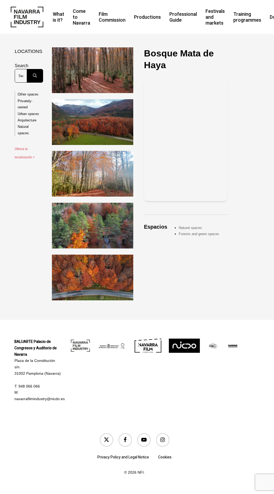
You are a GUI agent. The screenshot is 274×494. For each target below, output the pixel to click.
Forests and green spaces (199, 234)
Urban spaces (28, 114)
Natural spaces (23, 130)
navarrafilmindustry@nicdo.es (39, 399)
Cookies (165, 457)
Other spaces (28, 94)
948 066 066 (29, 386)
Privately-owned (25, 104)
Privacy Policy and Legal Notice (123, 457)
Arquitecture (27, 120)
